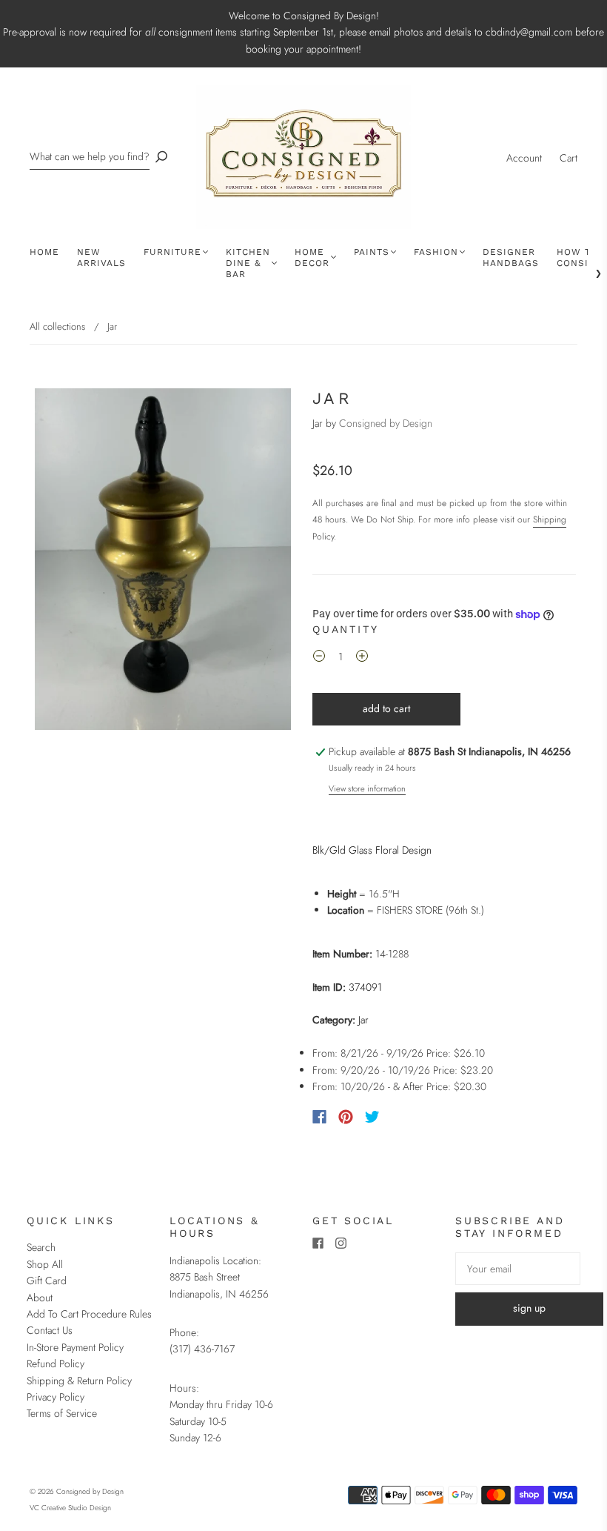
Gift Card (47, 1280)
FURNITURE (172, 252)
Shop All (45, 1264)
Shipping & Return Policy (79, 1380)
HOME (44, 252)
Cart (568, 157)
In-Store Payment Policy (75, 1347)
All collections (57, 326)
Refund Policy (55, 1363)
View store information (367, 788)
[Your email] (517, 1268)
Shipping (549, 519)
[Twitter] (372, 1116)
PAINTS (371, 252)
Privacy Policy (55, 1396)
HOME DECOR (312, 257)
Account (524, 157)
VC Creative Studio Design (70, 1507)
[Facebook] (319, 1116)
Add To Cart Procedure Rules (89, 1313)
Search (41, 1247)
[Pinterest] (345, 1116)
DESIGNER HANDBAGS (511, 257)
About (40, 1297)
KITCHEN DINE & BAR (248, 263)
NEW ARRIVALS (101, 257)
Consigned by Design (385, 423)
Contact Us (50, 1330)
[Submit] (161, 157)
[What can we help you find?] (90, 157)
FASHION (436, 252)
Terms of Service (62, 1413)
